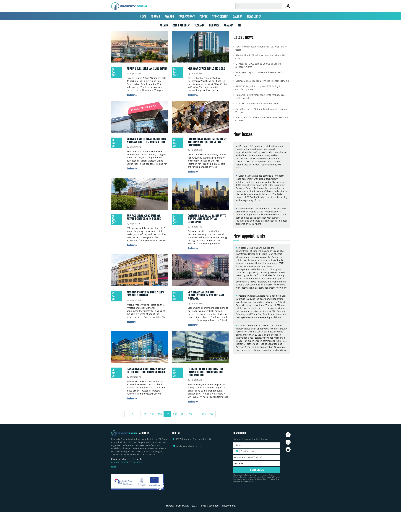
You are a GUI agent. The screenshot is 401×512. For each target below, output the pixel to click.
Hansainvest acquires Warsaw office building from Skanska (146, 370)
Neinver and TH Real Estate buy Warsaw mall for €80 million (146, 140)
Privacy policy (229, 505)
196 (144, 414)
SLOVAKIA (199, 26)
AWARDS (169, 16)
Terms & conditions (209, 505)
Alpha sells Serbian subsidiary (147, 68)
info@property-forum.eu (188, 446)
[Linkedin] (288, 442)
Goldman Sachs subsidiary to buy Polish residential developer (207, 219)
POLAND (164, 26)
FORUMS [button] (155, 16)
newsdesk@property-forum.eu (127, 461)
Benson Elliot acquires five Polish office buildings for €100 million (206, 372)
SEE (239, 26)
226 (212, 414)
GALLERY (237, 16)
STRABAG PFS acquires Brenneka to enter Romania (262, 80)
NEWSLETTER (254, 16)
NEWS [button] (143, 16)
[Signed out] (288, 7)
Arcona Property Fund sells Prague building (145, 293)
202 (190, 414)
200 (175, 414)
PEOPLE (203, 16)
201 (183, 414)
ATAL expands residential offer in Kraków (257, 103)
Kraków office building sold (206, 68)
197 (152, 414)
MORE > (114, 466)
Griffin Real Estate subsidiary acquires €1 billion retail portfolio (207, 142)
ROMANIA (228, 26)
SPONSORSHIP (220, 16)
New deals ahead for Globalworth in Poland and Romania (206, 295)
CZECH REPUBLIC (181, 26)
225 (204, 414)
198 (160, 414)
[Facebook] (288, 434)
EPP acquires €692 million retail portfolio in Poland (144, 217)
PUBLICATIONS (187, 16)
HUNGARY (214, 26)
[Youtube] (288, 449)
